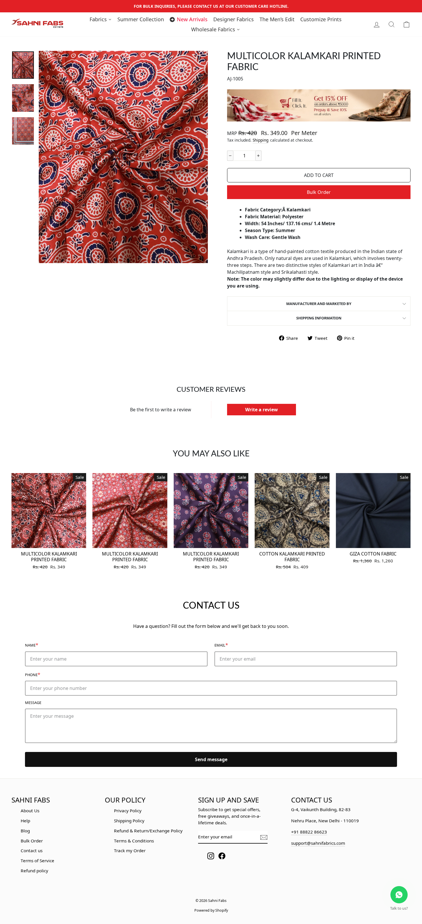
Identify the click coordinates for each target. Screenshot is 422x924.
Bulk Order (319, 192)
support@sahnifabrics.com (318, 843)
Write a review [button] (261, 409)
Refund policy (34, 870)
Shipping (260, 140)
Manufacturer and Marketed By (318, 303)
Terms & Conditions (134, 841)
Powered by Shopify (211, 910)
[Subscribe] (264, 837)
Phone (32, 674)
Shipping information (318, 318)
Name (31, 644)
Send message (211, 759)
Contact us (31, 850)
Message (33, 702)
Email (221, 644)
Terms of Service (37, 860)
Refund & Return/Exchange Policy (148, 831)
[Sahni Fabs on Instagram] (210, 855)
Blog (25, 831)
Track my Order (130, 850)
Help (25, 820)
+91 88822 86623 (309, 832)
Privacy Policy (128, 810)
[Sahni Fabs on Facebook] (221, 855)
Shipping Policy (129, 820)
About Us (30, 810)
